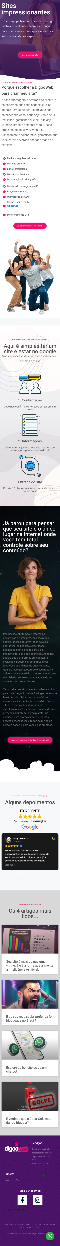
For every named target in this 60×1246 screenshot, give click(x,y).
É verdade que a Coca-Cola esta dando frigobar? (28, 1120)
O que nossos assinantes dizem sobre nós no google (30, 796)
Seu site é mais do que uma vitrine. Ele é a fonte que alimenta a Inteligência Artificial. (29, 965)
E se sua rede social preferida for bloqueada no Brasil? (29, 1018)
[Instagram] (37, 1200)
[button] (43, 1175)
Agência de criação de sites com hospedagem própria (30, 340)
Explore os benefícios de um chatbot (26, 1069)
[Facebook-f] (22, 1200)
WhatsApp (12, 206)
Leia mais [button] (10, 865)
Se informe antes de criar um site (30, 904)
